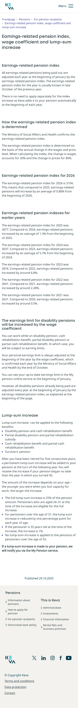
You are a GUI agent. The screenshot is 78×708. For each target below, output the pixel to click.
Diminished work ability (22, 625)
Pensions (24, 19)
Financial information (56, 619)
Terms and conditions (19, 681)
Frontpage (8, 19)
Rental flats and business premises (54, 626)
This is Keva (50, 600)
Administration (52, 607)
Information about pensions (19, 602)
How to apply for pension (18, 611)
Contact (10, 693)
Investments (50, 613)
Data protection (15, 687)
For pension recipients (48, 19)
